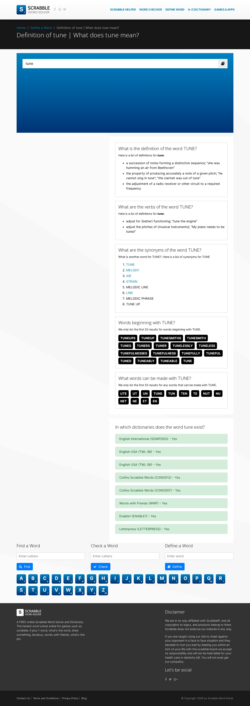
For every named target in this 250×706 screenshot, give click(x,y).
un (145, 393)
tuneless (207, 346)
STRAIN (131, 281)
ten (184, 393)
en (155, 401)
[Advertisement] (125, 97)
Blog (84, 698)
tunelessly (182, 346)
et (145, 401)
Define (176, 567)
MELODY (132, 270)
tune (187, 361)
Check (102, 567)
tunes (125, 346)
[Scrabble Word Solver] (34, 9)
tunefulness (164, 353)
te (195, 393)
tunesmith (196, 338)
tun (171, 393)
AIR (128, 276)
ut (135, 393)
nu (218, 393)
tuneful (213, 353)
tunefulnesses (133, 353)
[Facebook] (166, 679)
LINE (129, 293)
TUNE (130, 264)
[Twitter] (170, 679)
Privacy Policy (70, 698)
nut (206, 393)
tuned (125, 361)
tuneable (168, 361)
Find (26, 567)
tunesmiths (170, 338)
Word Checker (150, 9)
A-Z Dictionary (199, 9)
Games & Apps (224, 9)
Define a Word (41, 28)
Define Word (174, 9)
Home (21, 28)
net (123, 401)
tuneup (147, 338)
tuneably (145, 361)
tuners (143, 346)
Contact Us (23, 698)
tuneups (127, 338)
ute (123, 393)
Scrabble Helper (123, 9)
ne (135, 401)
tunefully (191, 353)
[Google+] (176, 679)
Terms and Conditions (46, 698)
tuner (161, 346)
